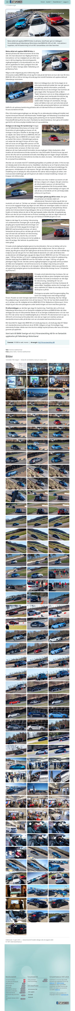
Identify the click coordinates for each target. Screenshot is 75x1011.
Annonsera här (32, 989)
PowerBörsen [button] (57, 2)
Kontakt (30, 994)
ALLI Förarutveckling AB (46, 342)
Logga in (65, 2)
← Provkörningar (11, 5)
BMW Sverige (60, 983)
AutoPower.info (64, 994)
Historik (30, 997)
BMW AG (52, 983)
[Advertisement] (37, 963)
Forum (43, 2)
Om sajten (31, 992)
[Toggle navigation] (7, 2)
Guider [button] (48, 2)
